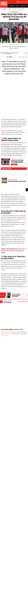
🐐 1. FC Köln (11, 5)
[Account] (21, 2)
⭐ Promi (23, 5)
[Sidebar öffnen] (25, 2)
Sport (5, 9)
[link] (4, 4)
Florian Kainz (21, 9)
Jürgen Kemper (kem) (14, 52)
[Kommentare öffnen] (27, 189)
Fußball (9, 9)
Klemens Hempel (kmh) (5, 52)
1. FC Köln (14, 9)
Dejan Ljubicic (18, 196)
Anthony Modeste (6, 142)
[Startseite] (1, 9)
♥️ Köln (17, 5)
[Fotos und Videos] (19, 2)
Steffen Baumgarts (6, 234)
